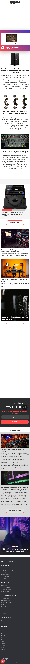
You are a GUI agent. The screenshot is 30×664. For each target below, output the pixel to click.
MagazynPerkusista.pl (6, 589)
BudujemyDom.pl (5, 568)
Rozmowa (3, 637)
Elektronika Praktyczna (6, 602)
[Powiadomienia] (3, 661)
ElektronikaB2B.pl (5, 598)
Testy (15, 182)
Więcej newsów (15, 325)
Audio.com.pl (4, 585)
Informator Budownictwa (6, 574)
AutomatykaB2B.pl (5, 600)
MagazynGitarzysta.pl (6, 587)
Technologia (15, 430)
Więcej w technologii (15, 510)
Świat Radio (3, 606)
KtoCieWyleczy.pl (5, 620)
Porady (2, 641)
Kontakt (3, 647)
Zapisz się (15, 422)
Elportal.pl (3, 604)
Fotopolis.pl (3, 613)
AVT (20, 662)
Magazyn (3, 645)
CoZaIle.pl (3, 572)
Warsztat (3, 639)
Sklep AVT (8, 662)
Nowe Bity (3, 643)
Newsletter (3, 649)
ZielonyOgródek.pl (5, 576)
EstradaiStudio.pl (5, 591)
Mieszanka (3, 632)
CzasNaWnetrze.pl (5, 578)
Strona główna (4, 630)
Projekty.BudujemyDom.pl (7, 570)
